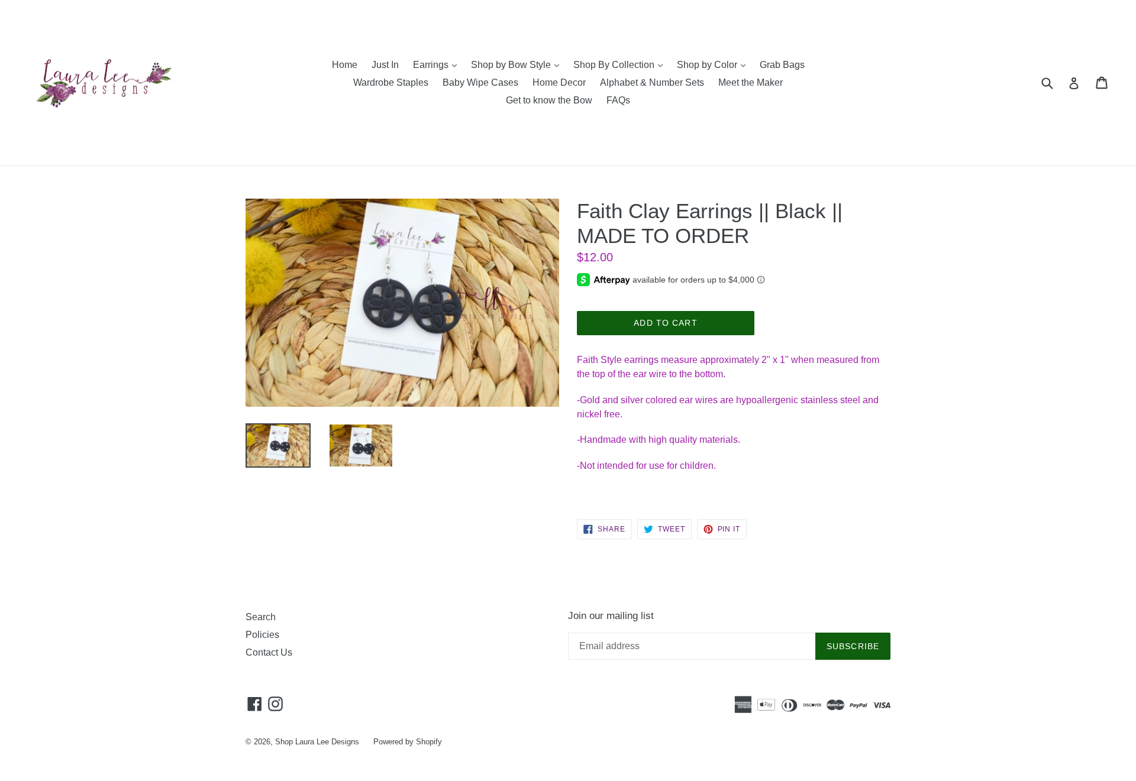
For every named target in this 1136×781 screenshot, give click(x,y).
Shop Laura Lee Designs (317, 741)
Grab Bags (782, 65)
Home (344, 65)
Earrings (438, 64)
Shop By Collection (621, 64)
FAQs (618, 100)
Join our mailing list (611, 615)
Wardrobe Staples (390, 82)
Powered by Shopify (407, 741)
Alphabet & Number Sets (652, 82)
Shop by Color (714, 64)
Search (261, 617)
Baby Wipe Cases (480, 82)
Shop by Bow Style (518, 64)
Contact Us (269, 652)
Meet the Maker (750, 82)
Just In (385, 65)
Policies (262, 635)
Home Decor (559, 82)
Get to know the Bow (549, 100)
